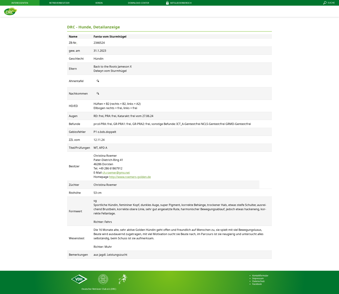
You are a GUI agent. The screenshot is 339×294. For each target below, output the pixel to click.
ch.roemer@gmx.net (116, 173)
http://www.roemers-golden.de (130, 177)
